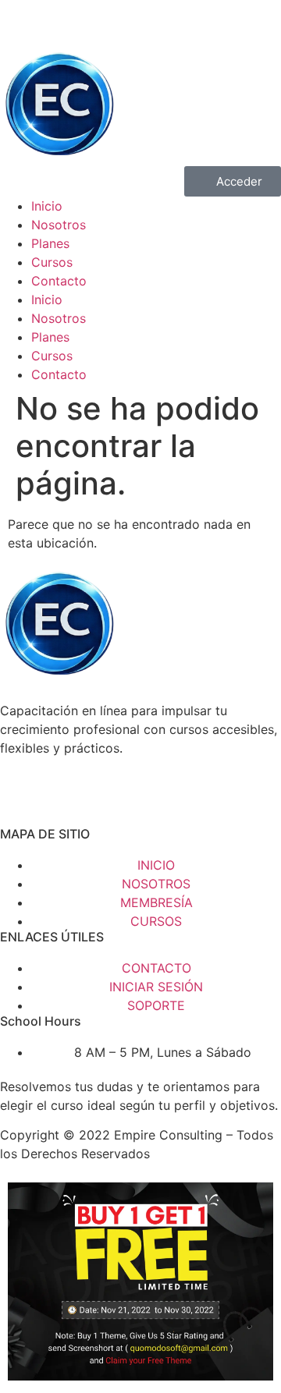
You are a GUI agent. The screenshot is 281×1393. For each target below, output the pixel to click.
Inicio (46, 206)
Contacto (59, 281)
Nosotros (58, 224)
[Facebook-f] (19, 803)
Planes (50, 243)
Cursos (52, 262)
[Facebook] (19, 19)
